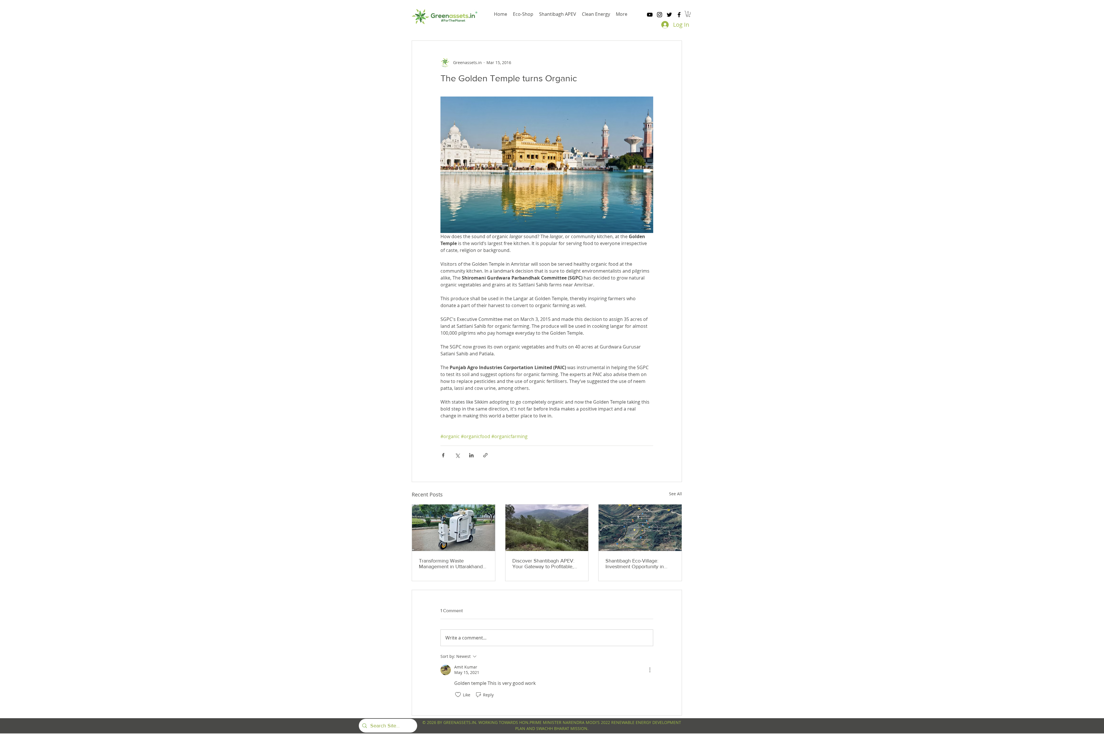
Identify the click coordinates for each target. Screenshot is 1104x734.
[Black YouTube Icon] (649, 14)
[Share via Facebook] (443, 455)
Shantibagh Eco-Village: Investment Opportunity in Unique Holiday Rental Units (637, 563)
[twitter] (669, 14)
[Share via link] (485, 455)
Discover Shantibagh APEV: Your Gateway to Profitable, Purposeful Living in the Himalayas (543, 563)
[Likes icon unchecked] (458, 694)
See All (675, 493)
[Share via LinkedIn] (471, 455)
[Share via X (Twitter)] (457, 455)
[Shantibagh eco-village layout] (640, 527)
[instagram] (659, 14)
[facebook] (679, 14)
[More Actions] (649, 669)
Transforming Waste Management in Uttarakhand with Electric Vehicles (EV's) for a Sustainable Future (453, 563)
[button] (688, 14)
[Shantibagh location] (547, 527)
